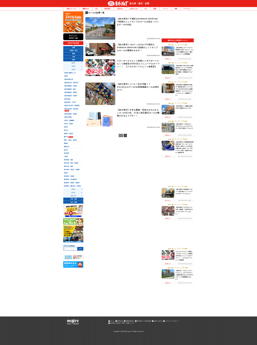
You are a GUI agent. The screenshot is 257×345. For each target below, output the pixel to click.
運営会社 (120, 321)
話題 (154, 8)
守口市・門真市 (68, 123)
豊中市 (68, 137)
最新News (86, 8)
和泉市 (66, 173)
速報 (175, 8)
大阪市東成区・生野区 (70, 95)
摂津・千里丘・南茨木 (70, 140)
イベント (165, 8)
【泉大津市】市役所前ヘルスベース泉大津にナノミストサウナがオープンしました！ (183, 191)
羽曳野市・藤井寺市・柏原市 (72, 186)
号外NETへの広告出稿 (144, 321)
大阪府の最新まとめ (70, 73)
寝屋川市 (66, 146)
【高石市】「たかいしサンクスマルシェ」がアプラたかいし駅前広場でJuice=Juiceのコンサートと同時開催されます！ (184, 275)
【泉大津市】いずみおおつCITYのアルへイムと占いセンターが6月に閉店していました (184, 126)
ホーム (112, 321)
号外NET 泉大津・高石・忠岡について (122, 323)
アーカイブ (187, 8)
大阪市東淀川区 (68, 79)
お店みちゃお (134, 8)
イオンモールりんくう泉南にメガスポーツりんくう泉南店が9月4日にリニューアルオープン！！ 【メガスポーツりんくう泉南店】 (184, 256)
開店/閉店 (108, 8)
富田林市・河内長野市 (70, 179)
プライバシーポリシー (172, 321)
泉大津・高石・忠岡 (139, 3)
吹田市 (66, 127)
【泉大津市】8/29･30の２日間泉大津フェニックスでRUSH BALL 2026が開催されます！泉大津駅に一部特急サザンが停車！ (184, 70)
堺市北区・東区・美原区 (71, 163)
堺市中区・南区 (68, 166)
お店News (120, 8)
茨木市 (66, 130)
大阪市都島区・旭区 (70, 89)
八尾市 (66, 156)
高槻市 (66, 143)
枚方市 (66, 150)
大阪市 (66, 76)
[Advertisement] (178, 24)
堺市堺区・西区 (68, 160)
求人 (96, 8)
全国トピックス (71, 8)
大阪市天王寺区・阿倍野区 (72, 105)
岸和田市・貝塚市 (69, 176)
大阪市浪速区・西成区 (70, 114)
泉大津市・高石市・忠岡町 (72, 169)
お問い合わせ (158, 321)
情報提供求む (130, 321)
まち (145, 8)
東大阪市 (66, 153)
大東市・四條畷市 (69, 120)
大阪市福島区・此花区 (70, 86)
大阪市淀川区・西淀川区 (71, 82)
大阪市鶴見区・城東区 (70, 92)
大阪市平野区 (68, 117)
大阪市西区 (67, 99)
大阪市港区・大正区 (70, 102)
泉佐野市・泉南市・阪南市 (72, 182)
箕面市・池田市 (68, 133)
